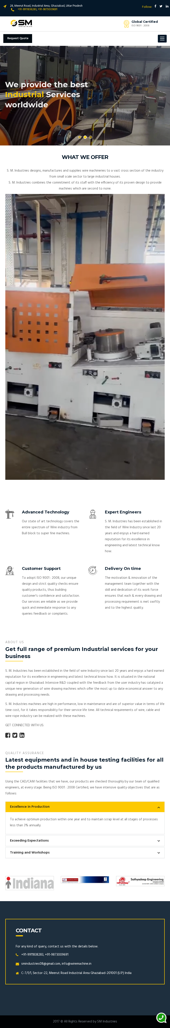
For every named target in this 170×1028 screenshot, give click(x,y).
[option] (85, 95)
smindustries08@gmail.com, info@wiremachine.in (56, 963)
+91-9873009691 (47, 9)
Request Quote (17, 38)
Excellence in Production (30, 807)
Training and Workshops (30, 853)
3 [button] (90, 137)
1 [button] (79, 137)
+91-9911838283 (27, 9)
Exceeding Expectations (29, 841)
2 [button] (85, 137)
